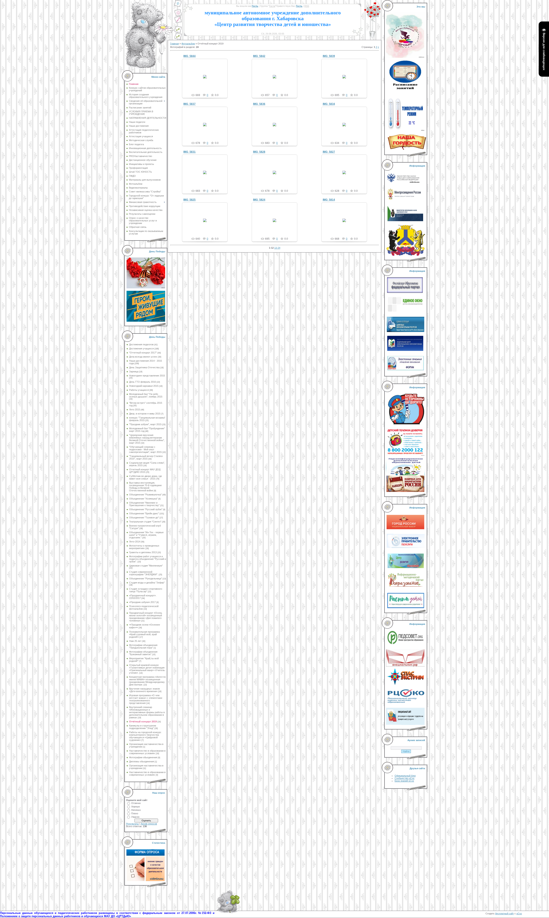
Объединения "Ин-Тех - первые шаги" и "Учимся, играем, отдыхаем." (146, 535)
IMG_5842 (259, 56)
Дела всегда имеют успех (143, 356)
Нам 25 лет (135, 641)
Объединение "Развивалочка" (145, 494)
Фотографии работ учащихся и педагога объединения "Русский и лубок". (147, 559)
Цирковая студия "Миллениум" (146, 565)
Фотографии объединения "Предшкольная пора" (143, 646)
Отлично (136, 803)
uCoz (519, 913)
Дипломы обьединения (141, 761)
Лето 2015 (134, 409)
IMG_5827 (329, 151)
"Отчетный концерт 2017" (143, 352)
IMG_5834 (329, 103)
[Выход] (178, 31)
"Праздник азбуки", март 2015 (145, 424)
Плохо (134, 813)
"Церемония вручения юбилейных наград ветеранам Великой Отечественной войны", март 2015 (147, 439)
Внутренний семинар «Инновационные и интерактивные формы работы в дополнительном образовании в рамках (147, 712)
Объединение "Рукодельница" (145, 578)
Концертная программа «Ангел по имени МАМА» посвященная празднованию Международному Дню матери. (147, 681)
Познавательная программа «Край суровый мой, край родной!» (144, 634)
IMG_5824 (259, 199)
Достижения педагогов (141, 344)
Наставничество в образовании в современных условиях (147, 752)
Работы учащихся (139, 390)
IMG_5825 (189, 199)
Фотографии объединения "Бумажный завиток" (143, 653)
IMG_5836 (259, 103)
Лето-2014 (134, 541)
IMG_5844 (189, 56)
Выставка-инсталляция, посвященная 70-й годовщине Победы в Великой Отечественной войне (145, 486)
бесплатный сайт (504, 913)
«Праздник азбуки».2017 (142, 602)
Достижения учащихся (141, 348)
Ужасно (135, 817)
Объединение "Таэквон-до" (144, 517)
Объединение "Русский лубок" (145, 509)
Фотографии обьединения (143, 757)
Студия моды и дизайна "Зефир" (147, 582)
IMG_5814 (329, 199)
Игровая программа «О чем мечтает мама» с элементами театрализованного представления (145, 699)
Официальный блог (405, 775)
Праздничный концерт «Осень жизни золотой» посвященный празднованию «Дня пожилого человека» (145, 617)
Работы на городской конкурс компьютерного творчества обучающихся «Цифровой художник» (145, 736)
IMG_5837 (189, 103)
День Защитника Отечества (144, 367)
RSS (306, 6)
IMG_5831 (189, 151)
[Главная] (178, 6)
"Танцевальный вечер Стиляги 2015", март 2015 (146, 457)
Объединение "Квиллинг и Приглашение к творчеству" (144, 504)
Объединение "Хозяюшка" (143, 498)
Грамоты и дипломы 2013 (143, 552)
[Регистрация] (178, 22)
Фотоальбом (188, 43)
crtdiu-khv (207, 80)
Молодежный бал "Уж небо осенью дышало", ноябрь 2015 (145, 395)
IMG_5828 (259, 151)
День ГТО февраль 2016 (142, 382)
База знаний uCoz (404, 780)
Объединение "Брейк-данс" (144, 513)
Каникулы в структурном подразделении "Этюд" (142, 726)
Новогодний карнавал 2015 (143, 386)
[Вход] (178, 38)
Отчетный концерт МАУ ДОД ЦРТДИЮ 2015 (144, 470)
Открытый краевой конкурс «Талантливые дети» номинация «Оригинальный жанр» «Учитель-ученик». (147, 669)
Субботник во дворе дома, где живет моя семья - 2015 (145, 477)
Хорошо (135, 806)
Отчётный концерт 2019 (143, 721)
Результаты (132, 823)
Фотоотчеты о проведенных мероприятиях (144, 547)
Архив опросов (149, 823)
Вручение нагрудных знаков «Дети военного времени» (144, 690)
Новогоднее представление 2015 (147, 375)
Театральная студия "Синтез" (145, 521)
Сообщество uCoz (405, 778)
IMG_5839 (329, 56)
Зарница (133, 371)
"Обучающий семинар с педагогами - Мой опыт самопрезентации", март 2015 (145, 449)
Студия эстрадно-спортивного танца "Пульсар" (145, 590)
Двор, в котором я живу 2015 (144, 413)
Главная (174, 43)
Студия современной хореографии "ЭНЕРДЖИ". (143, 573)
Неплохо (136, 810)
